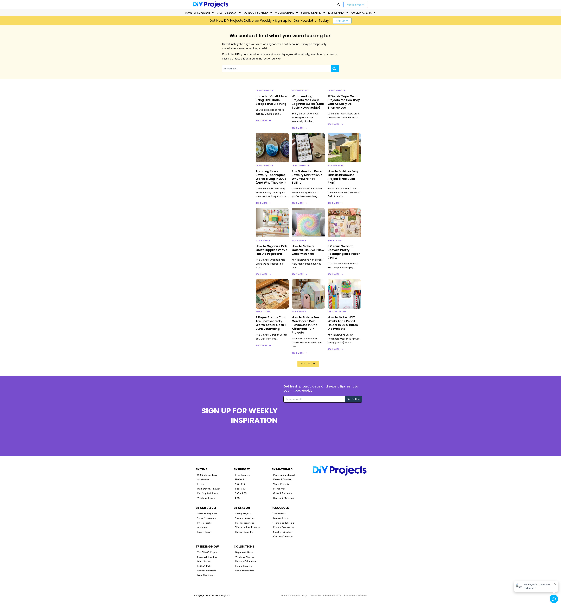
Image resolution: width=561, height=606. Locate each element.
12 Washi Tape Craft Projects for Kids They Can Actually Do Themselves (344, 102)
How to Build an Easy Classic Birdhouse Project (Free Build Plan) (343, 177)
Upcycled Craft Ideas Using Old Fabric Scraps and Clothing (271, 100)
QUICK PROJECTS (361, 12)
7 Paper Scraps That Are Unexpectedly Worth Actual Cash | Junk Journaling (271, 323)
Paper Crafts (335, 241)
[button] (308, 364)
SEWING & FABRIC (311, 12)
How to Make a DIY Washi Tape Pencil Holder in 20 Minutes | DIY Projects (344, 323)
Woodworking (300, 91)
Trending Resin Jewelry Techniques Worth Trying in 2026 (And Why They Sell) (271, 177)
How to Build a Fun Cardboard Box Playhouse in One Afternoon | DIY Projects (305, 325)
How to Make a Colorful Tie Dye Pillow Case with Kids (308, 250)
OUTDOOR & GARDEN (256, 12)
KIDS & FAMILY (336, 12)
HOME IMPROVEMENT (197, 12)
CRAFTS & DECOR (227, 12)
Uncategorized (337, 312)
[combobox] (276, 68)
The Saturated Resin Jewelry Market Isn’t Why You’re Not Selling (307, 177)
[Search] (335, 68)
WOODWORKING (284, 12)
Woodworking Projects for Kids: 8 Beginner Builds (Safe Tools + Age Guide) (308, 102)
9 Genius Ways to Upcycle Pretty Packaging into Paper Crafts (344, 252)
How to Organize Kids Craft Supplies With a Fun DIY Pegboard (272, 250)
